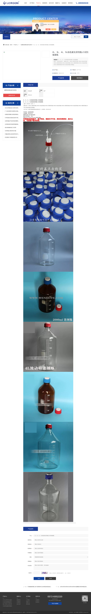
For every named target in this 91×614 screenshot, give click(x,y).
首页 (25, 3)
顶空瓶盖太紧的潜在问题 (10, 130)
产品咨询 (61, 78)
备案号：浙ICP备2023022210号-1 (30, 612)
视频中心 (57, 3)
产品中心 (38, 3)
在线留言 (64, 3)
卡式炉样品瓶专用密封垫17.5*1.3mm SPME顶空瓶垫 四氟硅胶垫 (7, 606)
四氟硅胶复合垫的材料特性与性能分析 (12, 134)
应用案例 (18, 602)
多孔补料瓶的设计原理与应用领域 (12, 107)
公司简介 (28, 600)
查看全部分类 (12, 95)
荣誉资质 (28, 604)
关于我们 (32, 3)
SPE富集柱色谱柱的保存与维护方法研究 (12, 117)
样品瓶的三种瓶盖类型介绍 (11, 137)
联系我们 (70, 3)
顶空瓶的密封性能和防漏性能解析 (12, 124)
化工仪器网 (76, 612)
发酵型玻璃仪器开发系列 (26, 44)
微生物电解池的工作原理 (10, 127)
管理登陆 (81, 612)
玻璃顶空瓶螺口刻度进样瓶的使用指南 (12, 114)
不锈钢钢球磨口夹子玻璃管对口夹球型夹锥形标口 (39, 586)
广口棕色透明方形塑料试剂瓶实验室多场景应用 (12, 111)
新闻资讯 (44, 3)
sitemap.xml (85, 612)
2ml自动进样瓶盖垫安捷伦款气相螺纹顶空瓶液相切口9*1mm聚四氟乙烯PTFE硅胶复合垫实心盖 (7, 602)
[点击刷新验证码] (44, 573)
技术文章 (51, 3)
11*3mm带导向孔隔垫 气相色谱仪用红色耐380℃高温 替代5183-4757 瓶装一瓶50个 (7, 600)
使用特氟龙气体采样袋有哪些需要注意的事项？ (12, 121)
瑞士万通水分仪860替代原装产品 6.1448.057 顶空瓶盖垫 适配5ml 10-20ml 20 (7, 604)
